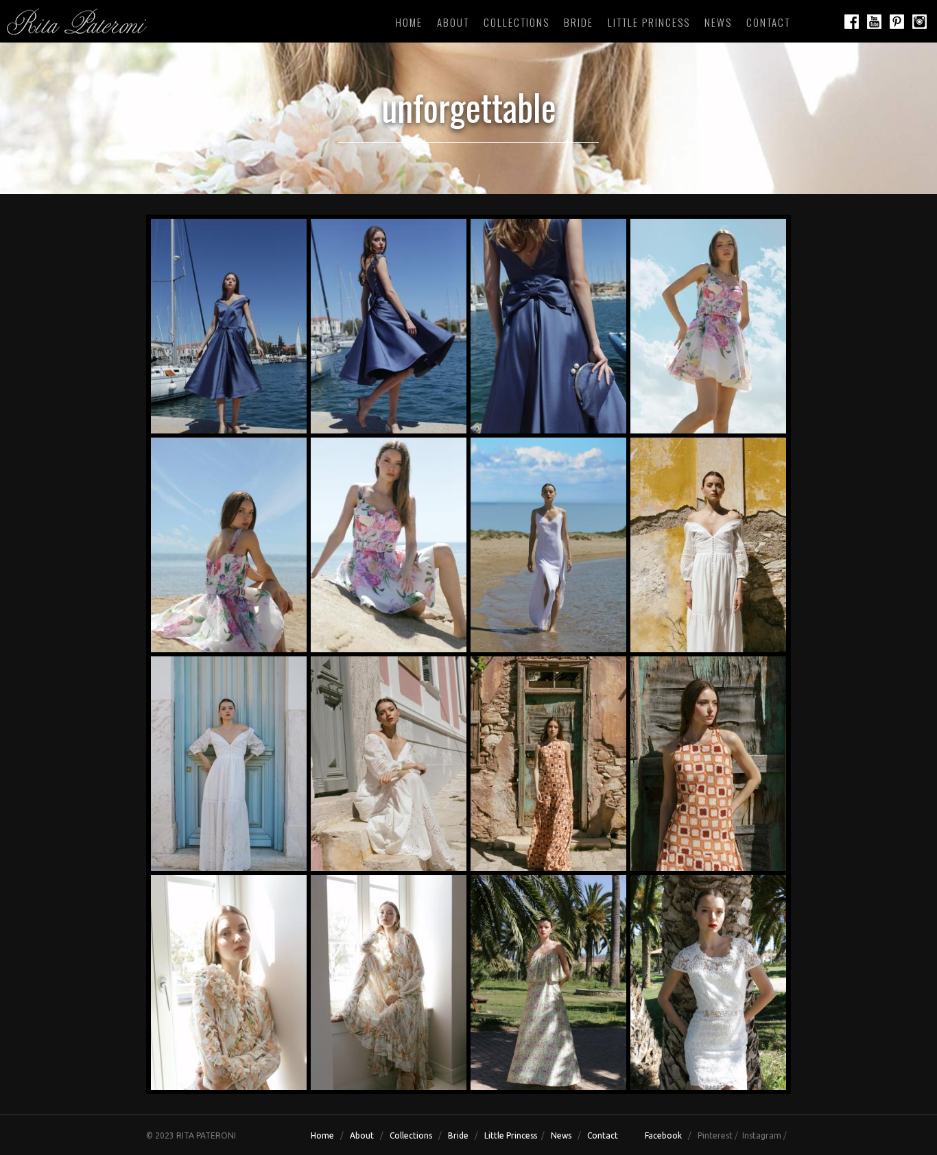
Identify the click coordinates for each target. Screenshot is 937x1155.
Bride (578, 21)
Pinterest (715, 1135)
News (718, 21)
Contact (768, 21)
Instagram (761, 1135)
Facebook (663, 1135)
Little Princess (649, 21)
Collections (516, 21)
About (453, 21)
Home (409, 21)
